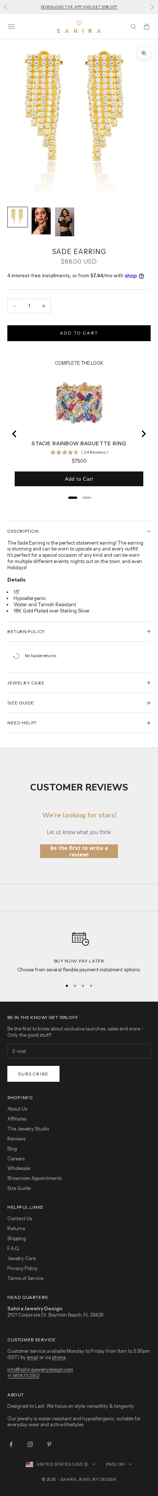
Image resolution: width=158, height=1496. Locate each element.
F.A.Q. (13, 1248)
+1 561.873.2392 (23, 1376)
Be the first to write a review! (79, 851)
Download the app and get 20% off (79, 6)
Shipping (16, 1238)
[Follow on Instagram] (30, 1444)
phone (58, 1357)
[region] (79, 949)
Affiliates (16, 1119)
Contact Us (19, 1218)
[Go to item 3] (64, 222)
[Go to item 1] (17, 217)
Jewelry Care (21, 1258)
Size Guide (18, 1188)
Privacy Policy (22, 1268)
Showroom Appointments (34, 1178)
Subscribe (33, 1074)
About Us (17, 1109)
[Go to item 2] (41, 221)
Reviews (16, 1139)
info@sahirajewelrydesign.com (40, 1369)
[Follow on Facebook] (11, 1444)
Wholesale (18, 1168)
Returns (16, 1228)
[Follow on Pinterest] (49, 1444)
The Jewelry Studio (28, 1129)
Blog (12, 1149)
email (32, 1357)
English (115, 1464)
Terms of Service (25, 1278)
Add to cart (79, 333)
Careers (16, 1159)
